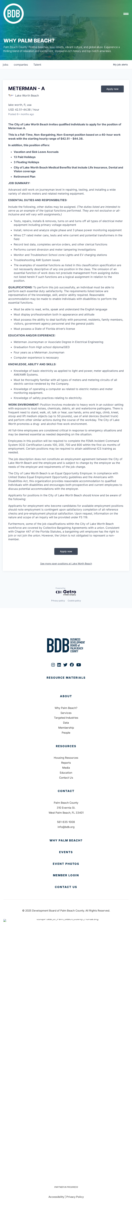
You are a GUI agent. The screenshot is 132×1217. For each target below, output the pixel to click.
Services (66, 713)
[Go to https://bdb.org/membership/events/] (66, 852)
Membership (66, 727)
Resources (66, 746)
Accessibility (56, 1196)
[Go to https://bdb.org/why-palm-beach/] (66, 840)
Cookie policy (74, 600)
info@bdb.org (66, 827)
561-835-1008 (66, 822)
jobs (5, 64)
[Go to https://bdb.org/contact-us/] (66, 887)
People (66, 732)
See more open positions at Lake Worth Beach (66, 563)
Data (66, 722)
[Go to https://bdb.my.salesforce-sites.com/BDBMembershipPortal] (66, 875)
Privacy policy (58, 600)
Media (66, 767)
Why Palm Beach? (66, 708)
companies (21, 64)
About (66, 696)
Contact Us (66, 777)
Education (66, 772)
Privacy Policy (75, 1196)
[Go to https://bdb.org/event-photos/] (66, 864)
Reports (66, 762)
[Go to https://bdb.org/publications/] (66, 681)
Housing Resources (66, 757)
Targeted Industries (66, 717)
